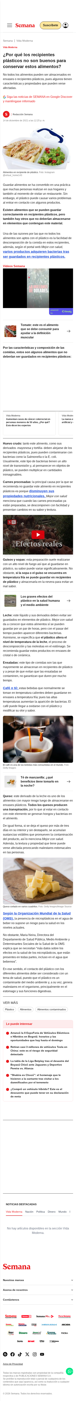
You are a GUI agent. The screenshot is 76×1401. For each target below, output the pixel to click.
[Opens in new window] (12, 1354)
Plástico (9, 1009)
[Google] (5, 1354)
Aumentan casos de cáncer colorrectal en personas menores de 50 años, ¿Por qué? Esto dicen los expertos (28, 422)
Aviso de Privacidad (17, 1364)
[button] (38, 535)
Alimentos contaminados (51, 1009)
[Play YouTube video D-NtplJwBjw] (38, 534)
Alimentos (25, 1009)
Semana (8, 40)
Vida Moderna (24, 40)
